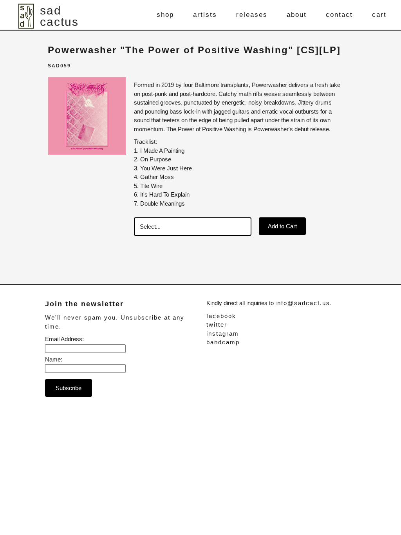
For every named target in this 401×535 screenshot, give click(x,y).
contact (339, 14)
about (297, 14)
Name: (53, 359)
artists (205, 14)
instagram (222, 333)
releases (251, 14)
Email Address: (64, 339)
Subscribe (68, 388)
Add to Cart (282, 226)
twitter (216, 324)
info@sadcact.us (302, 303)
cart (379, 14)
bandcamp (223, 342)
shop (165, 14)
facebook (221, 316)
